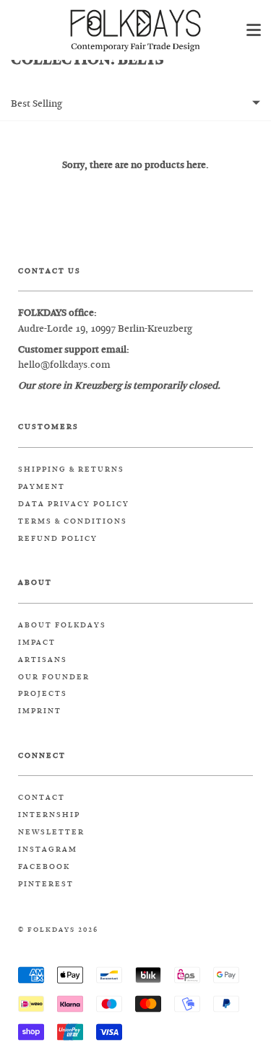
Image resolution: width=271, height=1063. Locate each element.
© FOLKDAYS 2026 (58, 930)
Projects (42, 693)
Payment (41, 486)
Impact (37, 642)
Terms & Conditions (72, 521)
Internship (49, 815)
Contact (41, 797)
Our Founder (54, 677)
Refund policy (58, 538)
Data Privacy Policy (73, 504)
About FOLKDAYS (62, 625)
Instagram (47, 849)
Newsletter (51, 832)
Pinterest (46, 884)
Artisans (42, 660)
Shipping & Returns (71, 469)
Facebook (44, 867)
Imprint (39, 711)
